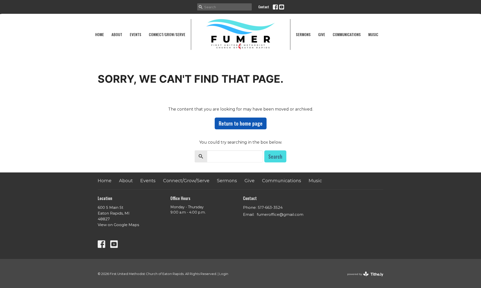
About (116, 34)
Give (321, 34)
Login (223, 274)
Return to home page (241, 123)
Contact (263, 6)
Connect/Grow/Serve (167, 34)
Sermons (303, 34)
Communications (347, 34)
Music (373, 34)
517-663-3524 (270, 207)
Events (135, 34)
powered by (363, 278)
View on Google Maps (118, 224)
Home (99, 34)
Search (275, 156)
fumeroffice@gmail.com (280, 214)
